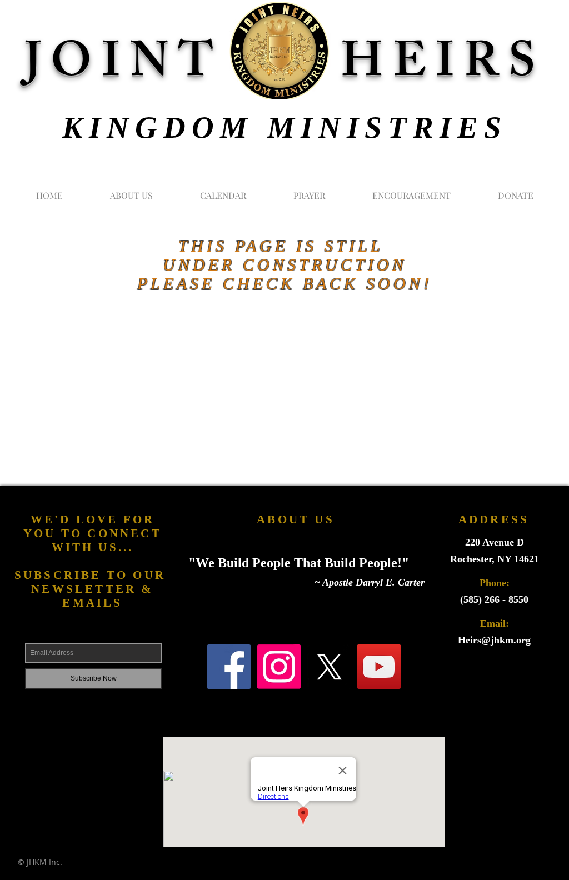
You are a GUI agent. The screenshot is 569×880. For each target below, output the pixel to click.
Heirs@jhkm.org (494, 640)
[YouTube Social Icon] (379, 666)
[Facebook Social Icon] (229, 666)
